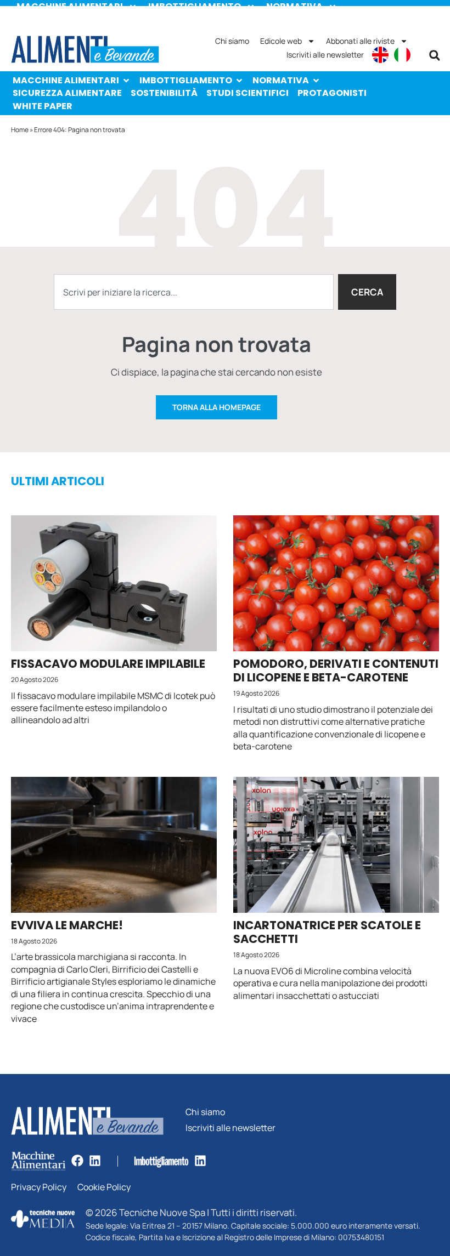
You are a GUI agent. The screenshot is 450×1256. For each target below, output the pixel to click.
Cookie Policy (104, 1187)
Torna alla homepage (216, 407)
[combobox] (194, 292)
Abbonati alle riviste (360, 41)
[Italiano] (402, 55)
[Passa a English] (380, 55)
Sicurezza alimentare (67, 93)
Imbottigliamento (185, 80)
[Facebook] (77, 1161)
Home (20, 129)
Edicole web (281, 41)
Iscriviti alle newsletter (325, 54)
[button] (434, 55)
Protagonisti (332, 93)
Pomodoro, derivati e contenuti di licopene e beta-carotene (335, 670)
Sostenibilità (164, 93)
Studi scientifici (247, 93)
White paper (42, 106)
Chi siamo (232, 41)
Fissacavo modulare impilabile (108, 664)
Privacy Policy (38, 1187)
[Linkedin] (95, 1161)
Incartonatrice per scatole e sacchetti (327, 932)
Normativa (280, 80)
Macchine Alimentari (66, 80)
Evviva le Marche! (67, 925)
